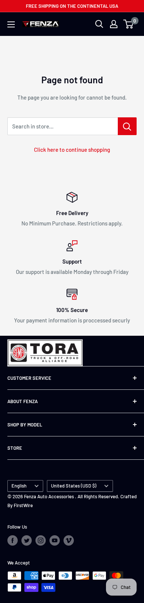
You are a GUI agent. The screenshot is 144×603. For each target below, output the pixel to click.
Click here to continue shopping (72, 149)
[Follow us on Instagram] (40, 540)
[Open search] (99, 24)
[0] (128, 24)
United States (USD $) (73, 486)
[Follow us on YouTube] (54, 540)
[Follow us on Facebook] (12, 540)
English (19, 486)
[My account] (113, 24)
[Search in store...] (127, 126)
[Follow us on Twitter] (26, 540)
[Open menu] (11, 24)
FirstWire (23, 505)
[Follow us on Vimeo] (69, 540)
